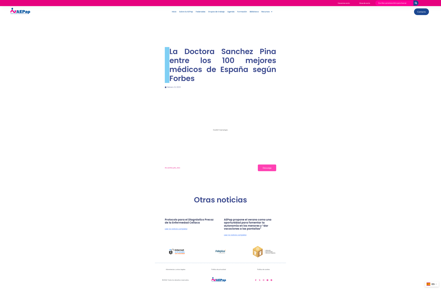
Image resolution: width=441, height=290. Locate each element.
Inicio (174, 11)
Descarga (267, 168)
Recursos (265, 11)
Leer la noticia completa (176, 229)
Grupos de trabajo (216, 11)
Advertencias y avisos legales (175, 269)
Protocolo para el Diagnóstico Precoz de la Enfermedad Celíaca (189, 221)
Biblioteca (254, 11)
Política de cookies (263, 269)
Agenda (230, 11)
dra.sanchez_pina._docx (172, 168)
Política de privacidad (218, 269)
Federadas (200, 11)
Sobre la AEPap (186, 11)
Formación (242, 11)
